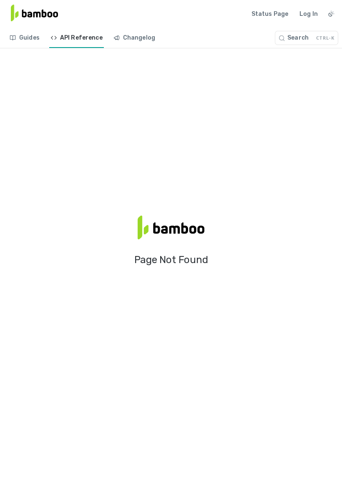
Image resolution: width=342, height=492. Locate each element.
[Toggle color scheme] (331, 13)
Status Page (270, 14)
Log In (308, 14)
